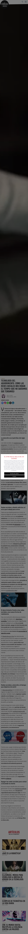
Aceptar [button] (14, 476)
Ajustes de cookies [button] (14, 473)
